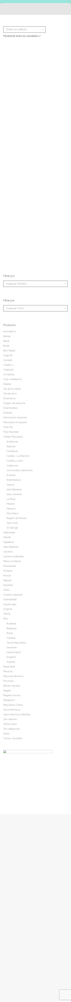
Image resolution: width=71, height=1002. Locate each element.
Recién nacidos (11, 685)
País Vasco (12, 513)
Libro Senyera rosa (53, 192)
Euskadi (11, 475)
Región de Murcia (16, 518)
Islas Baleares (14, 489)
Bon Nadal (9, 350)
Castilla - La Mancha (18, 455)
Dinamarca (9, 398)
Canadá (7, 360)
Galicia (10, 484)
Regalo (7, 690)
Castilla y (8, 364)
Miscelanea (9, 566)
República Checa (13, 704)
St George (12, 527)
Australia (11, 623)
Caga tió (8, 355)
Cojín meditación (12, 379)
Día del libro (10, 393)
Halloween (9, 532)
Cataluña (8, 369)
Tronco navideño (12, 738)
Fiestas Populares (13, 436)
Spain (6, 733)
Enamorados (10, 407)
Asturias (11, 446)
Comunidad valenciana (20, 470)
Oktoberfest (9, 599)
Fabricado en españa (15, 422)
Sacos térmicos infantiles (17, 714)
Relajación (9, 700)
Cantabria (12, 451)
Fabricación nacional (15, 417)
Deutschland (14, 652)
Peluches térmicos (13, 676)
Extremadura (14, 479)
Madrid (10, 503)
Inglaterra (8, 542)
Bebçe (7, 336)
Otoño (6, 613)
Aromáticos (9, 331)
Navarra (11, 508)
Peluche (7, 671)
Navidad (8, 585)
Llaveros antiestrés (13, 556)
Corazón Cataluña (18, 136)
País (5, 618)
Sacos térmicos (11, 709)
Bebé (6, 340)
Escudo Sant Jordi (53, 136)
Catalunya (12, 465)
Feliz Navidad (10, 431)
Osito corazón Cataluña (18, 248)
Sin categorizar (11, 728)
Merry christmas (12, 561)
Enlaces (7, 412)
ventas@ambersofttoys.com (18, 963)
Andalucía (12, 441)
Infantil (7, 537)
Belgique (12, 628)
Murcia (7, 575)
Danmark (12, 647)
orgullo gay (9, 604)
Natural (7, 580)
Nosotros (8, 912)
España (11, 661)
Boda (6, 345)
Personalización (12, 917)
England (11, 657)
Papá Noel (9, 666)
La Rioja (11, 499)
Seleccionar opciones (18, 92)
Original (7, 609)
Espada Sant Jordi (18, 192)
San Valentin (10, 719)
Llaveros (8, 551)
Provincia (8, 680)
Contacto (8, 928)
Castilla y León (15, 460)
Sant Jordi (12, 522)
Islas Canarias (14, 494)
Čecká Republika (16, 642)
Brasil (10, 633)
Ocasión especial (12, 594)
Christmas (8, 374)
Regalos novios (11, 695)
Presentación (10, 906)
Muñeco (8, 570)
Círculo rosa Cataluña (18, 80)
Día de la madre (12, 388)
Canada (11, 637)
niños (6, 589)
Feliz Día (8, 427)
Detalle (7, 384)
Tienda (7, 922)
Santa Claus (10, 724)
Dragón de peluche (14, 403)
